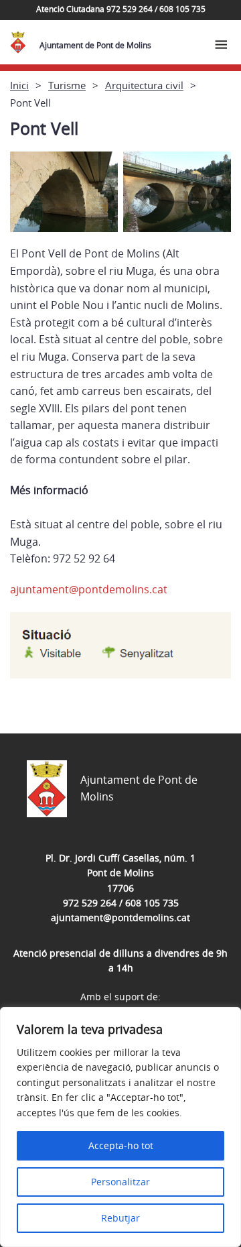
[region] (120, 1127)
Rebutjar (120, 1217)
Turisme (67, 85)
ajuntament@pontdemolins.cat (88, 589)
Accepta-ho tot (120, 1145)
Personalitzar (120, 1181)
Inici (19, 85)
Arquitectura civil (144, 85)
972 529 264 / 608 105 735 (121, 902)
